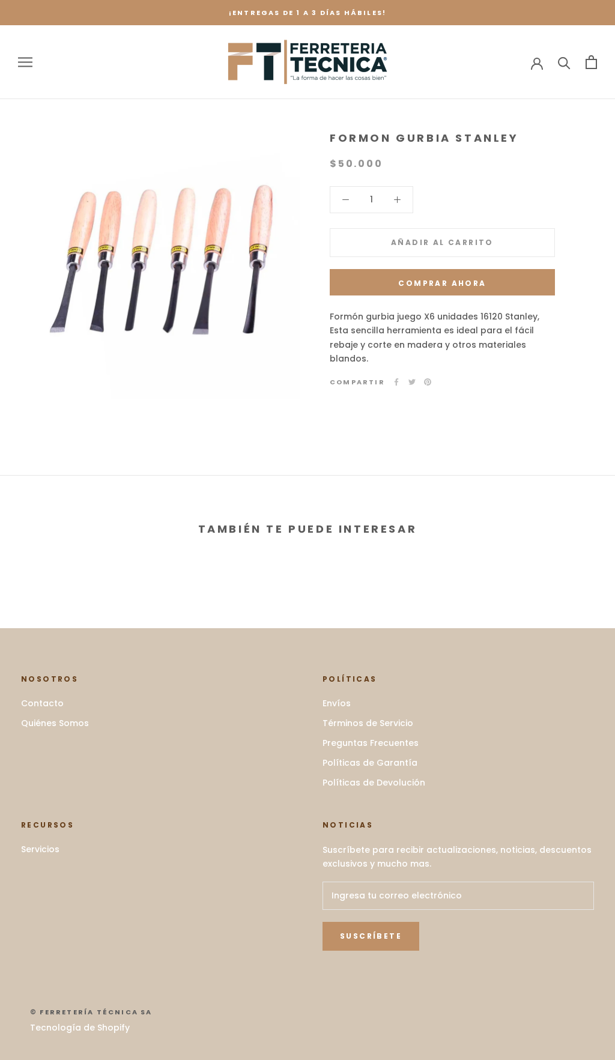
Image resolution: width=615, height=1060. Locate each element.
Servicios (40, 849)
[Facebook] (396, 382)
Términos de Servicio (368, 723)
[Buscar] (564, 62)
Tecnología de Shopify (80, 1028)
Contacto (42, 703)
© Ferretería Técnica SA (91, 1012)
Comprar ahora (442, 283)
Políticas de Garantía (370, 763)
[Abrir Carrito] (591, 62)
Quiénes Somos (55, 723)
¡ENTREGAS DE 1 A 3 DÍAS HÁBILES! (307, 12)
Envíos (337, 703)
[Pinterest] (427, 382)
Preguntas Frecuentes (371, 743)
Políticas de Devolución (374, 783)
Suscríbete (371, 936)
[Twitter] (412, 382)
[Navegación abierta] (25, 62)
